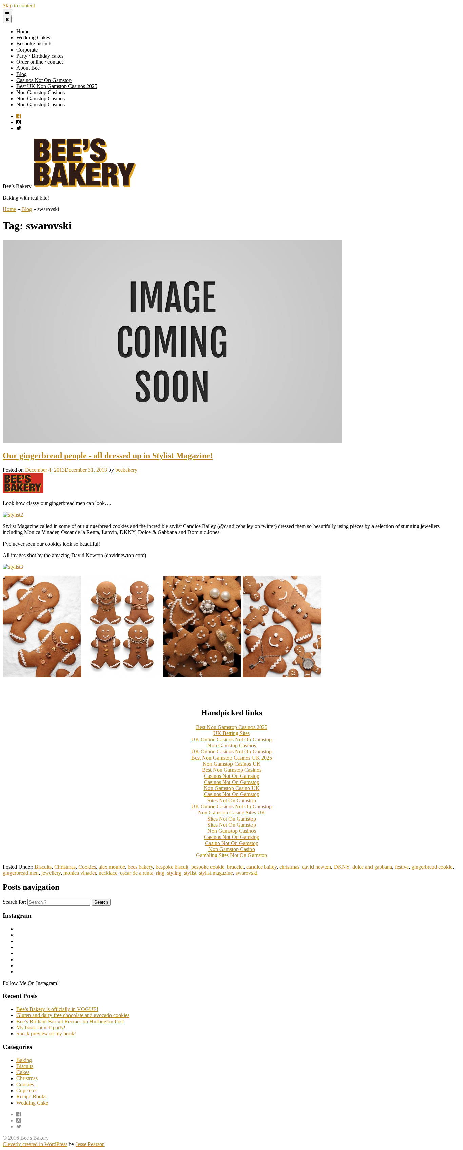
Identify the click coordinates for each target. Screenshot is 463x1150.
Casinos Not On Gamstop (44, 80)
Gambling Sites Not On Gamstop (231, 855)
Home (22, 31)
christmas (289, 867)
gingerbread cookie (431, 867)
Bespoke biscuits (34, 43)
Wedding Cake (32, 1103)
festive (402, 867)
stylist (190, 873)
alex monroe (112, 867)
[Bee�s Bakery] (85, 186)
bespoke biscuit (172, 867)
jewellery (51, 873)
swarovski (246, 873)
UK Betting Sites (231, 733)
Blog (21, 74)
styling (174, 873)
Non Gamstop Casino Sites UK (231, 812)
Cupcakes (26, 1090)
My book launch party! (40, 1027)
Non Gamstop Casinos (40, 92)
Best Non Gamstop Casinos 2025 (231, 727)
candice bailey (261, 867)
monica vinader (79, 873)
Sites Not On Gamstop (231, 800)
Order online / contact (39, 62)
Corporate (27, 50)
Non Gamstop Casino (231, 849)
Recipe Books (31, 1096)
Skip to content (19, 5)
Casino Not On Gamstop (231, 843)
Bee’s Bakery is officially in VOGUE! (57, 1009)
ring (160, 873)
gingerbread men (21, 873)
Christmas (65, 867)
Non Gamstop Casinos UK (232, 764)
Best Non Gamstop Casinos (231, 770)
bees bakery (140, 867)
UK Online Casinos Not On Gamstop (231, 739)
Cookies (87, 867)
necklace (108, 873)
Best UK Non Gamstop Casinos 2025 (56, 86)
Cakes (22, 1072)
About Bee (28, 68)
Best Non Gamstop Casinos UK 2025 (231, 758)
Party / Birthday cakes (39, 56)
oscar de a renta (136, 873)
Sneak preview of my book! (46, 1033)
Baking (24, 1060)
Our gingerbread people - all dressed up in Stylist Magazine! (108, 455)
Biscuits (43, 867)
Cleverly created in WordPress (35, 1144)
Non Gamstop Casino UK (232, 788)
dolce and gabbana (372, 867)
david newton (316, 867)
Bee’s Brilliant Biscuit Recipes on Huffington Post (70, 1021)
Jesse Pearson (90, 1144)
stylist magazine (216, 873)
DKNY (341, 867)
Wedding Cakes (33, 37)
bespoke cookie (207, 867)
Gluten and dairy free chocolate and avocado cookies (72, 1015)
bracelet (235, 867)
